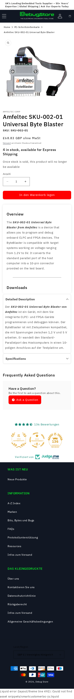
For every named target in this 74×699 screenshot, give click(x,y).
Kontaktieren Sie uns (21, 587)
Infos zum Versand (20, 554)
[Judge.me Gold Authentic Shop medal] (18, 440)
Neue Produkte (17, 479)
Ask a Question (26, 400)
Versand (7, 143)
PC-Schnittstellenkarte (27, 27)
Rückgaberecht (17, 604)
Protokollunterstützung (23, 537)
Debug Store (41, 681)
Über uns (13, 578)
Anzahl (7, 174)
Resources (14, 546)
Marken (12, 512)
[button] (4, 16)
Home (7, 27)
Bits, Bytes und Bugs (21, 520)
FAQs (11, 529)
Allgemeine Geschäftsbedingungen (30, 621)
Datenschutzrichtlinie (22, 595)
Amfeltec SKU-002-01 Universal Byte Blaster (29, 32)
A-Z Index (14, 503)
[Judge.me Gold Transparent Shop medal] (37, 440)
